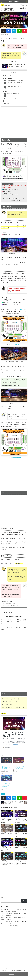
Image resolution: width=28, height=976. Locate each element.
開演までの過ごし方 (10, 96)
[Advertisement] (14, 122)
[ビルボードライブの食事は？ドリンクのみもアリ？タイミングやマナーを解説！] (6, 760)
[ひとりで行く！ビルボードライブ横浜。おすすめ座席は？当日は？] (6, 778)
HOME (3, 968)
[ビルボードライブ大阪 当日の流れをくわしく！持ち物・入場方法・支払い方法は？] (18, 760)
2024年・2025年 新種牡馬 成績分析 (10, 926)
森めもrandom (14, 1)
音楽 (2, 5)
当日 (5, 91)
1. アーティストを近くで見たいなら (14, 80)
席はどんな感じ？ (8, 75)
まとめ (5, 101)
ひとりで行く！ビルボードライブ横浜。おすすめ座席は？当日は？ (6, 785)
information (19, 309)
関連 (7, 103)
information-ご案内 (16, 344)
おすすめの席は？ (8, 78)
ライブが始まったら (10, 98)
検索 (2, 897)
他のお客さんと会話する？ (12, 93)
